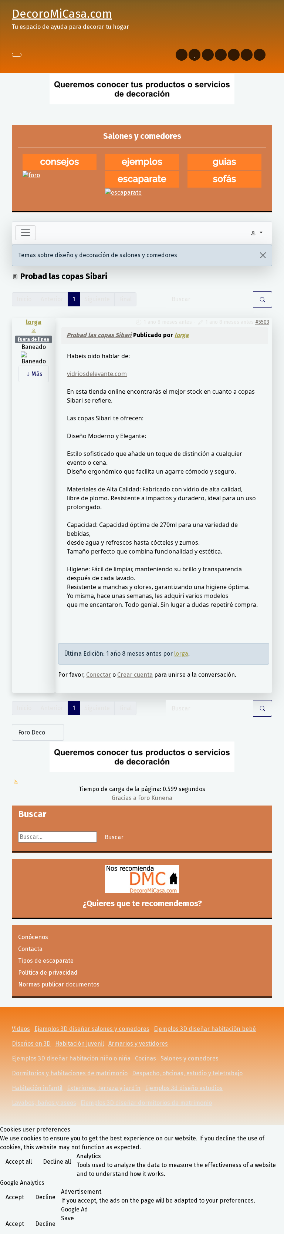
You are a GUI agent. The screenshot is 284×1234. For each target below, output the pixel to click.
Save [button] (67, 1218)
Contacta (30, 948)
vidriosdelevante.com (97, 374)
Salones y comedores (189, 1058)
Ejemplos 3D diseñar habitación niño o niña (71, 1058)
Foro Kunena (155, 797)
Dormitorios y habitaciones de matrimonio (70, 1073)
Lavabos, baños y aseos (44, 1102)
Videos (21, 1028)
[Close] (263, 255)
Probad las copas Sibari (99, 335)
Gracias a (124, 797)
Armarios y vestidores (138, 1043)
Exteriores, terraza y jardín (104, 1088)
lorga (33, 322)
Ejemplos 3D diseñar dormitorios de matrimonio (146, 1102)
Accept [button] (15, 1197)
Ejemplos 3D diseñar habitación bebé (205, 1028)
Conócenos (33, 937)
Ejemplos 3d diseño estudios (184, 1088)
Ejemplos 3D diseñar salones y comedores (91, 1028)
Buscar (114, 837)
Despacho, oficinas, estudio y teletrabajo (187, 1073)
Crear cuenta (135, 674)
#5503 (262, 322)
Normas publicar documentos (58, 984)
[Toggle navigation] (25, 232)
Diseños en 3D (31, 1043)
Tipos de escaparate (46, 960)
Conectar (98, 674)
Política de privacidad (48, 972)
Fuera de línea (33, 339)
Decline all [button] (57, 1161)
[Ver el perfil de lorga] (33, 330)
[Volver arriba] (274, 1224)
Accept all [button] (19, 1161)
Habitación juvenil (79, 1043)
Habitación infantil (37, 1088)
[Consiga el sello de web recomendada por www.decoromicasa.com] (142, 879)
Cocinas (145, 1058)
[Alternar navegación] (16, 55)
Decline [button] (45, 1197)
